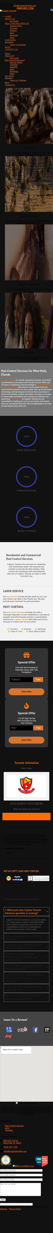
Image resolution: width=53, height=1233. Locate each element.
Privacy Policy (15, 1209)
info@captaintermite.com (24, 5)
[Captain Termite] (8, 11)
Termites (13, 28)
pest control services (15, 612)
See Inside (14, 21)
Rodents (13, 30)
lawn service (12, 596)
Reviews (9, 42)
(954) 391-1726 (25, 8)
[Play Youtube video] (26, 786)
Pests (12, 37)
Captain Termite (8, 380)
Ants (12, 33)
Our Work (10, 40)
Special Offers (16, 26)
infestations (15, 399)
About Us (10, 18)
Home (8, 16)
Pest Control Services (17, 23)
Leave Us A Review (18, 44)
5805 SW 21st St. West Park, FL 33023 (12, 1142)
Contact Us (11, 49)
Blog (7, 47)
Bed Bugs (14, 35)
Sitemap (3, 1209)
